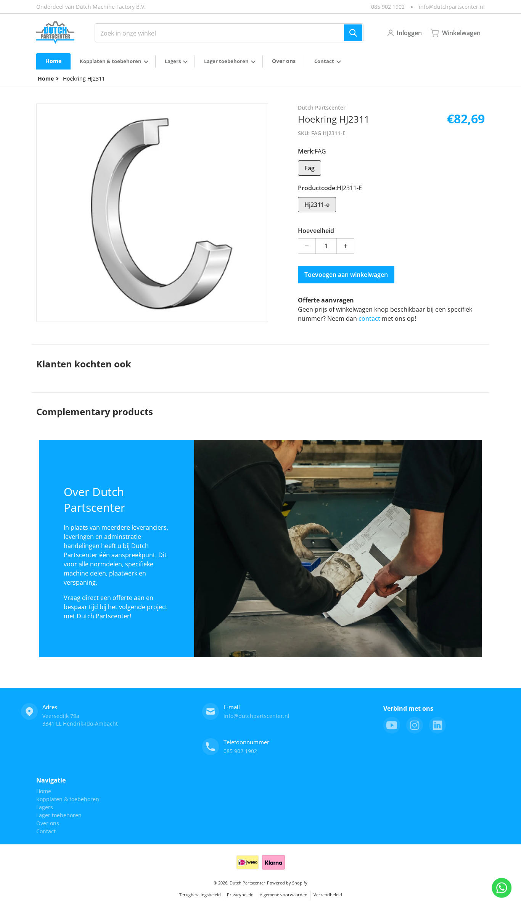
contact (370, 318)
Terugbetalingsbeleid (200, 894)
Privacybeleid (240, 894)
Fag (309, 168)
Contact (46, 831)
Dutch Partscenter (247, 883)
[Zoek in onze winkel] (353, 32)
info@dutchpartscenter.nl (452, 6)
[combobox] (229, 32)
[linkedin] (437, 725)
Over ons (47, 823)
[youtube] (391, 725)
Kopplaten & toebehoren (67, 799)
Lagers (44, 807)
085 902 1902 (388, 6)
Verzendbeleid (328, 894)
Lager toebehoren (59, 815)
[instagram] (414, 725)
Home (43, 791)
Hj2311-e (317, 204)
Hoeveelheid (316, 230)
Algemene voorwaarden (283, 894)
